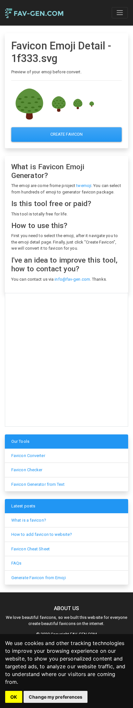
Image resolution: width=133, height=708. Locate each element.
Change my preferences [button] (55, 697)
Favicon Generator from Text (38, 484)
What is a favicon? (28, 520)
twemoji (83, 185)
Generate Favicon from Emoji (38, 577)
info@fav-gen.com (72, 279)
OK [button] (13, 697)
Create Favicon (66, 134)
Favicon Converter (28, 455)
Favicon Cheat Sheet (30, 549)
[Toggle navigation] (120, 12)
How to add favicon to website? (41, 534)
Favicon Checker (27, 469)
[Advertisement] (66, 359)
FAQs (16, 563)
